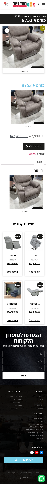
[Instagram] (32, 452)
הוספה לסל (33, 146)
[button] (43, 4)
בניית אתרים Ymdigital (23, 478)
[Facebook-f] (41, 452)
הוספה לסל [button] (34, 271)
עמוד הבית (41, 16)
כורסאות (31, 16)
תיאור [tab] (39, 162)
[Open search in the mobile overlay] (38, 4)
